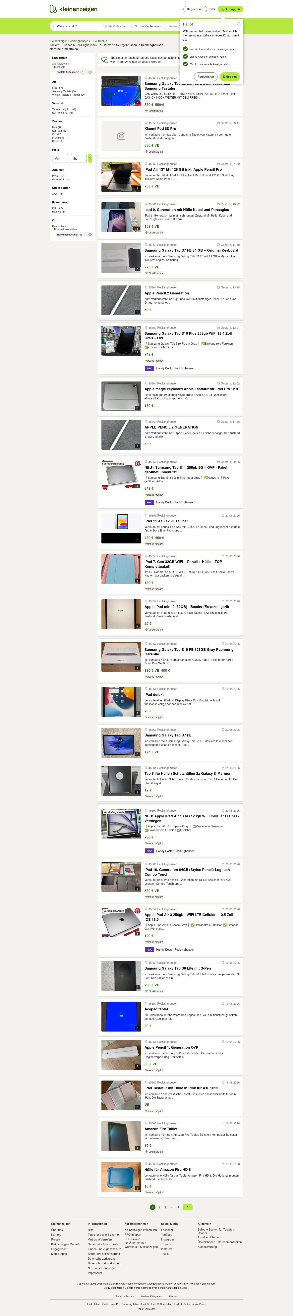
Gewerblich (58, 179)
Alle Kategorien (60, 63)
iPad (54, 87)
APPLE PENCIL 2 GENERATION (171, 427)
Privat (55, 175)
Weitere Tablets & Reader (66, 94)
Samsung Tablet (130, 1304)
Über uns (57, 1230)
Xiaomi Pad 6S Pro (160, 128)
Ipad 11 (178, 1304)
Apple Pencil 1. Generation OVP (171, 1047)
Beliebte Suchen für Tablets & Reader (216, 1231)
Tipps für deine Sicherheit (104, 1235)
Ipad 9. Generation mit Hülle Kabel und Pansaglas (187, 209)
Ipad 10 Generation (161, 1304)
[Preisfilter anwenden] (90, 158)
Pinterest (166, 1249)
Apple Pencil (199, 1304)
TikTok (165, 1254)
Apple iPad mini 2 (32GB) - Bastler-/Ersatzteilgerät (187, 606)
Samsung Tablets (61, 91)
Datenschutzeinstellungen (104, 1263)
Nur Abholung (59, 112)
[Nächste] (188, 1207)
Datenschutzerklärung (102, 1258)
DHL (54, 208)
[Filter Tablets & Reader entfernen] (90, 72)
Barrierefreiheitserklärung (104, 1254)
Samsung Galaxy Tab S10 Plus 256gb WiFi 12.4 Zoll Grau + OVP (188, 335)
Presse (55, 1239)
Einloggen (230, 76)
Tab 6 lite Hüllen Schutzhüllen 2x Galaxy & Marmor (188, 773)
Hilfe (90, 1230)
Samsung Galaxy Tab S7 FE (168, 735)
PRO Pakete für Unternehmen (135, 1240)
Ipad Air (145, 1304)
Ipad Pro (115, 1304)
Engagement (59, 1249)
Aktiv (54, 193)
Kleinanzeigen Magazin (66, 1244)
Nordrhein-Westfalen (65, 229)
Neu (54, 127)
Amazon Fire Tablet (161, 1129)
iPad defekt (154, 694)
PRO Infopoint (133, 1235)
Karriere (56, 1235)
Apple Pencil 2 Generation (167, 293)
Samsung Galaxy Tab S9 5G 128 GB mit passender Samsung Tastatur (187, 85)
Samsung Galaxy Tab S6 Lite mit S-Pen (178, 968)
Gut (54, 134)
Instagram (167, 1239)
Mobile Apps (59, 1254)
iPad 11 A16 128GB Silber (166, 521)
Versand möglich (61, 109)
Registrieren (206, 76)
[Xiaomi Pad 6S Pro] (121, 136)
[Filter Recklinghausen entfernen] (90, 234)
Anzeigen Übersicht (210, 1237)
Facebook (167, 1230)
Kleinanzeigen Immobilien (141, 1230)
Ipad (89, 1304)
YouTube (166, 1235)
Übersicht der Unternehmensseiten (220, 1242)
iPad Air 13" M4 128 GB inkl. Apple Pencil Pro (183, 169)
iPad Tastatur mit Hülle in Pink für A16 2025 (181, 1088)
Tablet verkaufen (146, 1308)
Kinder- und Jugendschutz (104, 1249)
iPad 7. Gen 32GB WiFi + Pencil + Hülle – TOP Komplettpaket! (183, 563)
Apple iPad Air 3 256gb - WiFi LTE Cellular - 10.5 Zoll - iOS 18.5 (190, 916)
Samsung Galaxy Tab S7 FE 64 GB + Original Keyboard (191, 250)
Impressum (95, 1273)
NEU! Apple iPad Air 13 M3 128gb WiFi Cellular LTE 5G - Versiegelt (192, 818)
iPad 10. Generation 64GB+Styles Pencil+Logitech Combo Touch (187, 871)
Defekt (55, 141)
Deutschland (59, 226)
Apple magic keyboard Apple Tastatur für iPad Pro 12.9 (191, 389)
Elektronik (59, 66)
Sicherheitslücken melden (104, 1244)
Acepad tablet (156, 1009)
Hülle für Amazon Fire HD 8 (168, 1169)
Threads (166, 1244)
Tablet (97, 1304)
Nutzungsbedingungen (102, 1268)
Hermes (56, 211)
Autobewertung (207, 1247)
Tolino (187, 1304)
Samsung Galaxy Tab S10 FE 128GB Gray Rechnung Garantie (189, 651)
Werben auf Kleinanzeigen (141, 1247)
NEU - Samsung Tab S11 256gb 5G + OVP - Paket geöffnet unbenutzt (186, 469)
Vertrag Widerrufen (100, 1239)
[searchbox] (78, 26)
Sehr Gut (57, 130)
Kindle (105, 1304)
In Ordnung (58, 137)
